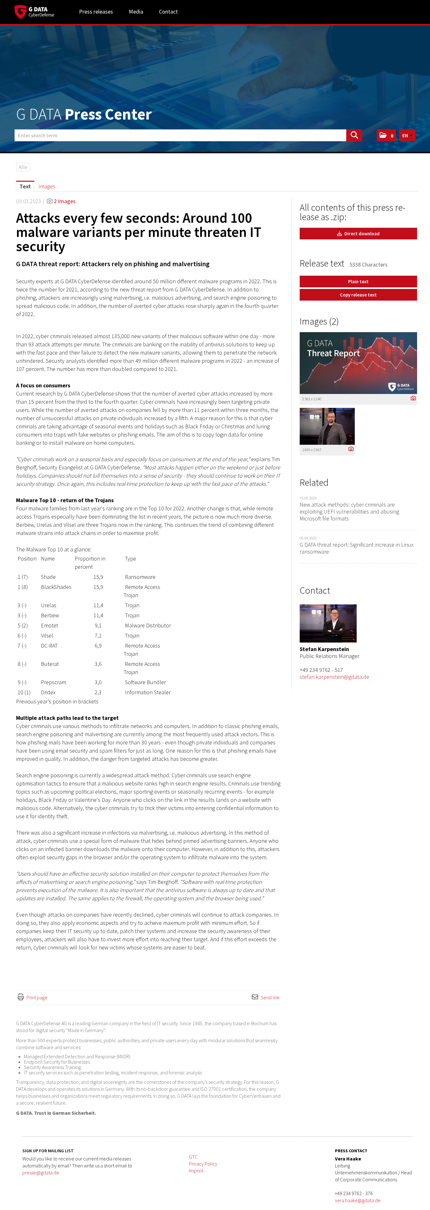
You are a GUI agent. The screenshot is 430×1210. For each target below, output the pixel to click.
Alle (23, 167)
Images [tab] (46, 186)
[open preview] (358, 363)
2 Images (65, 201)
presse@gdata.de (40, 1172)
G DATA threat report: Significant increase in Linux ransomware (356, 548)
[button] (386, 135)
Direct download (361, 234)
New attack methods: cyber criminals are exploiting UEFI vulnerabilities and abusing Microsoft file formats (349, 511)
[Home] (34, 11)
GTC (193, 1157)
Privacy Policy (203, 1163)
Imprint (196, 1170)
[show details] (412, 398)
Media (136, 11)
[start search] (354, 135)
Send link (270, 997)
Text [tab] (25, 186)
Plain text (358, 282)
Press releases (96, 11)
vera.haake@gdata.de (358, 1200)
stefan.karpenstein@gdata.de (334, 676)
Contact (168, 11)
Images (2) (319, 321)
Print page (37, 997)
